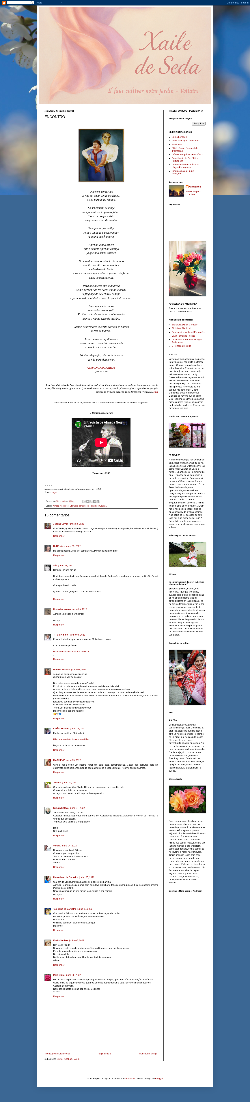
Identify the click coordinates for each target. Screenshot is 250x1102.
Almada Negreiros (61, 506)
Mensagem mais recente (57, 1053)
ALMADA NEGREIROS (101, 367)
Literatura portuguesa (79, 506)
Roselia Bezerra (61, 669)
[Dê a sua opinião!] (87, 501)
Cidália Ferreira (61, 728)
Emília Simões (60, 940)
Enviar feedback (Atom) (68, 1059)
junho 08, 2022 (73, 975)
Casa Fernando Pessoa (183, 336)
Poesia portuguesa (98, 506)
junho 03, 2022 (76, 524)
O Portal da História (181, 346)
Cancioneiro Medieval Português (188, 332)
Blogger (159, 1078)
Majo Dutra (59, 975)
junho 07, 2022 (76, 940)
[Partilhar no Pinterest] (98, 501)
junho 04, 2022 (69, 782)
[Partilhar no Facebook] (94, 501)
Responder (58, 536)
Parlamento (177, 144)
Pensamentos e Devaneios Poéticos (71, 651)
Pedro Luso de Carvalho (65, 877)
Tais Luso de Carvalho (64, 909)
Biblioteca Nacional (181, 328)
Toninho (57, 782)
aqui (155, 391)
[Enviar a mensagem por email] (84, 501)
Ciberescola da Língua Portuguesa (183, 172)
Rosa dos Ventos (62, 609)
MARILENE (59, 760)
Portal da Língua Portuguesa (186, 140)
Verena (57, 845)
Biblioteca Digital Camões (184, 324)
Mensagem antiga (148, 1053)
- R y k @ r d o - (61, 635)
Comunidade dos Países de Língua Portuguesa (185, 165)
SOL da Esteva (61, 808)
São (55, 565)
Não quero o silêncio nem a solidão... (71, 739)
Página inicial (104, 1053)
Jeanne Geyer (60, 524)
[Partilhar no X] (91, 501)
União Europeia (179, 137)
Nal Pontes (59, 546)
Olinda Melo (195, 186)
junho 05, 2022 (86, 877)
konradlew (129, 1078)
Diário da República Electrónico (187, 154)
